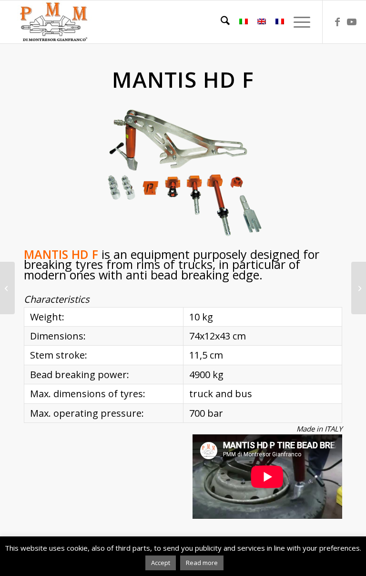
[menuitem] (220, 21)
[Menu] (297, 21)
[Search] (220, 21)
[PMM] (54, 21)
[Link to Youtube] (352, 22)
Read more (202, 562)
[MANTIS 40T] (7, 288)
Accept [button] (160, 562)
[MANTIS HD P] (358, 288)
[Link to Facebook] (337, 22)
